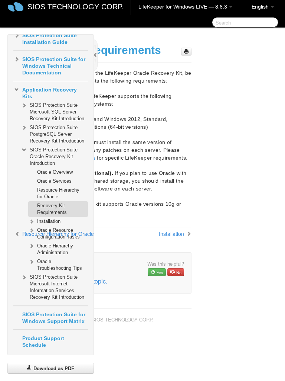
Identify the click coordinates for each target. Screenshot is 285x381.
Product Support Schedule (43, 341)
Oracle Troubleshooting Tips (59, 265)
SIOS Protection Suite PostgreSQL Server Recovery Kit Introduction (57, 134)
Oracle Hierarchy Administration (55, 249)
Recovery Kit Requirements (52, 209)
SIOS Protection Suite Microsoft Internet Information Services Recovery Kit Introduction (57, 287)
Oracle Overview (55, 172)
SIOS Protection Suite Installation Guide (49, 38)
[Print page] (186, 51)
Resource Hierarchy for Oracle (58, 193)
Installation (48, 221)
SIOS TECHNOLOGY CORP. (75, 7)
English (261, 7)
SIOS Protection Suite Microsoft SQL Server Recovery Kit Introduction (57, 111)
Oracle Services (54, 181)
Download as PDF (53, 368)
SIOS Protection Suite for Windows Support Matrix (53, 317)
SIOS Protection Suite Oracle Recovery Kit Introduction (54, 156)
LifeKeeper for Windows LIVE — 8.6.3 (183, 7)
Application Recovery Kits (49, 93)
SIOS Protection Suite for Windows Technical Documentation (53, 66)
